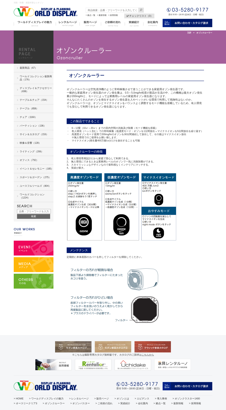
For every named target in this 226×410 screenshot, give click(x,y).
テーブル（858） (29, 108)
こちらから (148, 354)
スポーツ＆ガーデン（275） (35, 177)
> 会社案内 (142, 403)
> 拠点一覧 (90, 15)
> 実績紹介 (124, 403)
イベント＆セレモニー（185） (36, 168)
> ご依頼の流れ (104, 403)
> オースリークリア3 (25, 403)
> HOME (18, 398)
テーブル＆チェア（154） (34, 99)
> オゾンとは (121, 398)
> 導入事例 (161, 398)
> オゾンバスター (80, 403)
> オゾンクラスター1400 (186, 398)
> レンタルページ (79, 398)
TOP (189, 32)
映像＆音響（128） (30, 142)
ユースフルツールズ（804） (35, 185)
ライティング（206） (32, 151)
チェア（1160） (28, 117)
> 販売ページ (101, 398)
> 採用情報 (113, 15)
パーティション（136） (33, 125)
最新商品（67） (28, 67)
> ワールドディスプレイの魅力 (46, 398)
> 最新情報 (102, 15)
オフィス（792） (29, 160)
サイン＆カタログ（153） (34, 134)
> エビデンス (142, 398)
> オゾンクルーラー (54, 403)
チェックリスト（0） (141, 15)
